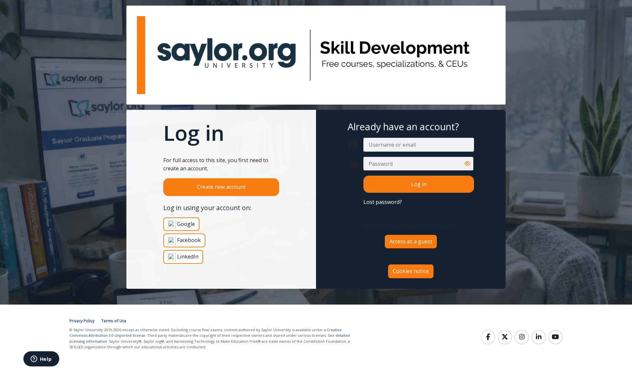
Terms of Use (113, 321)
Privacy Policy (81, 321)
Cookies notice (411, 271)
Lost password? (382, 202)
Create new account (221, 186)
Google (185, 224)
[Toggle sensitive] (467, 164)
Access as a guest (410, 241)
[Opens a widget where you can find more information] (41, 359)
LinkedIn (187, 256)
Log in (419, 184)
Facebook (188, 240)
